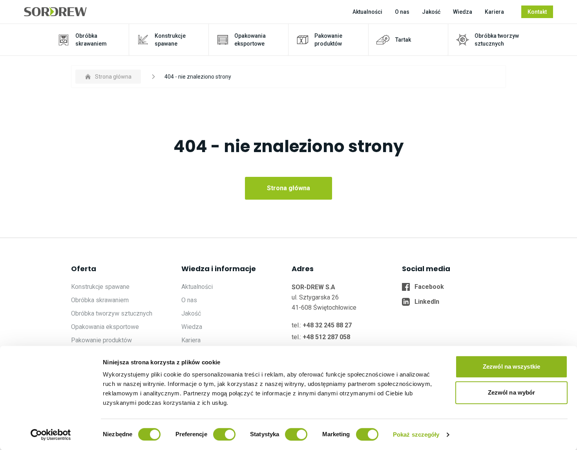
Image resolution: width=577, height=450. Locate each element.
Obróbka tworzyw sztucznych (111, 313)
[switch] (224, 434)
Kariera (494, 12)
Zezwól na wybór (511, 392)
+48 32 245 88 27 (327, 325)
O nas (402, 12)
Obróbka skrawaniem (100, 300)
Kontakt (537, 12)
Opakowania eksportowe (105, 327)
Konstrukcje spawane (100, 286)
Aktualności (367, 12)
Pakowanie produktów (101, 340)
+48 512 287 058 (326, 337)
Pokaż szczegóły (416, 434)
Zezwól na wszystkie (511, 366)
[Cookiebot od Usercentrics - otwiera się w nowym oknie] (50, 435)
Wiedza (462, 12)
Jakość (431, 12)
